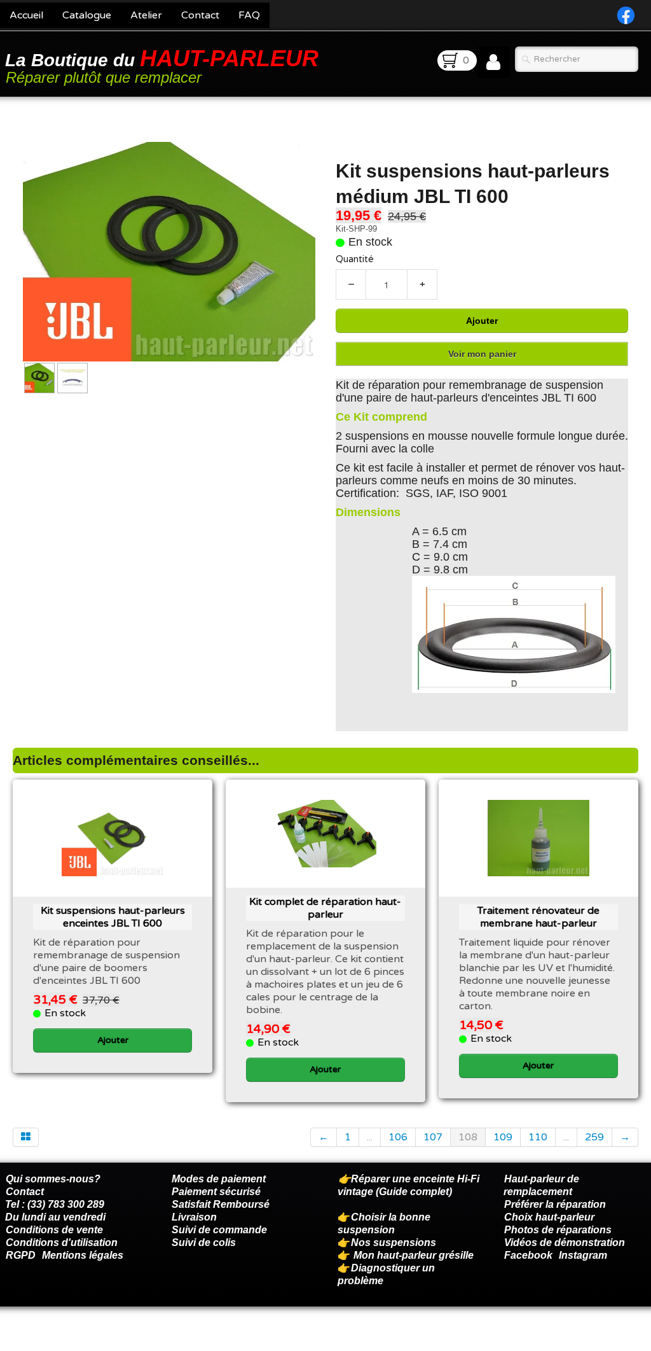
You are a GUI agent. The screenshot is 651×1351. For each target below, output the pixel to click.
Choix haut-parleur (550, 1217)
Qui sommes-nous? (53, 1178)
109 (502, 1137)
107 (432, 1137)
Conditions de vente (54, 1229)
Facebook (528, 1255)
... (370, 1137)
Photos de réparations (558, 1229)
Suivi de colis (204, 1242)
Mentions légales (82, 1255)
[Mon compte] (493, 62)
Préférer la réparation (555, 1204)
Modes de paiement (219, 1178)
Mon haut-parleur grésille (413, 1255)
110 (537, 1137)
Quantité (355, 259)
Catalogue (86, 15)
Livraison (194, 1217)
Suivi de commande (219, 1229)
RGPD (21, 1255)
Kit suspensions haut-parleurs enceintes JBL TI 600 (113, 917)
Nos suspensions (393, 1242)
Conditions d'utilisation (62, 1242)
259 (594, 1137)
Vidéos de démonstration (564, 1242)
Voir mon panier (482, 354)
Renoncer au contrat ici (60, 1338)
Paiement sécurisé (216, 1191)
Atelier (146, 15)
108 (467, 1137)
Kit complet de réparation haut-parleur (325, 908)
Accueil (26, 15)
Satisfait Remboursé (221, 1204)
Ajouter (482, 321)
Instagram (583, 1255)
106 (398, 1137)
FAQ (249, 15)
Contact (200, 15)
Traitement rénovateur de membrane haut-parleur (538, 917)
